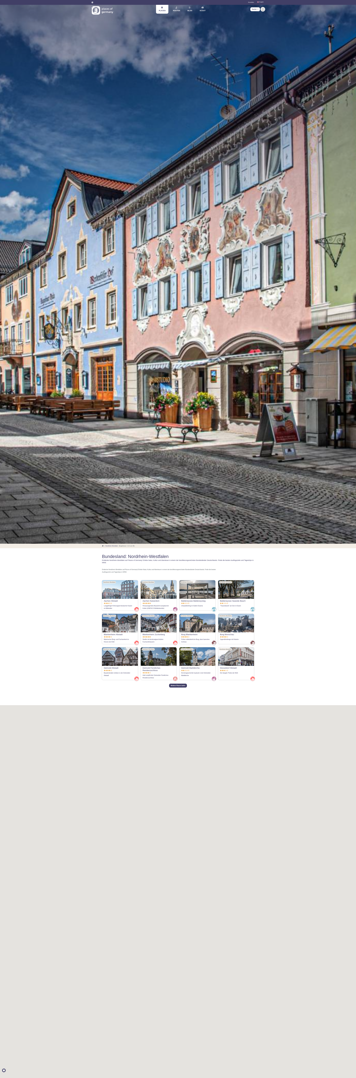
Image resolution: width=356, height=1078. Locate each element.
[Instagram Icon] (92, 2)
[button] (4, 1070)
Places (162, 11)
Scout (203, 11)
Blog (189, 11)
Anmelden (251, 2)
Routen (176, 11)
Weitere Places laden (178, 685)
